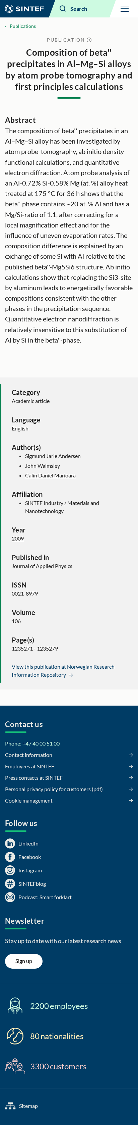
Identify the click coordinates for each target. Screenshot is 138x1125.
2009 (18, 538)
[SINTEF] (24, 8)
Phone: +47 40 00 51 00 (32, 743)
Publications (23, 26)
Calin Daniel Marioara (50, 475)
